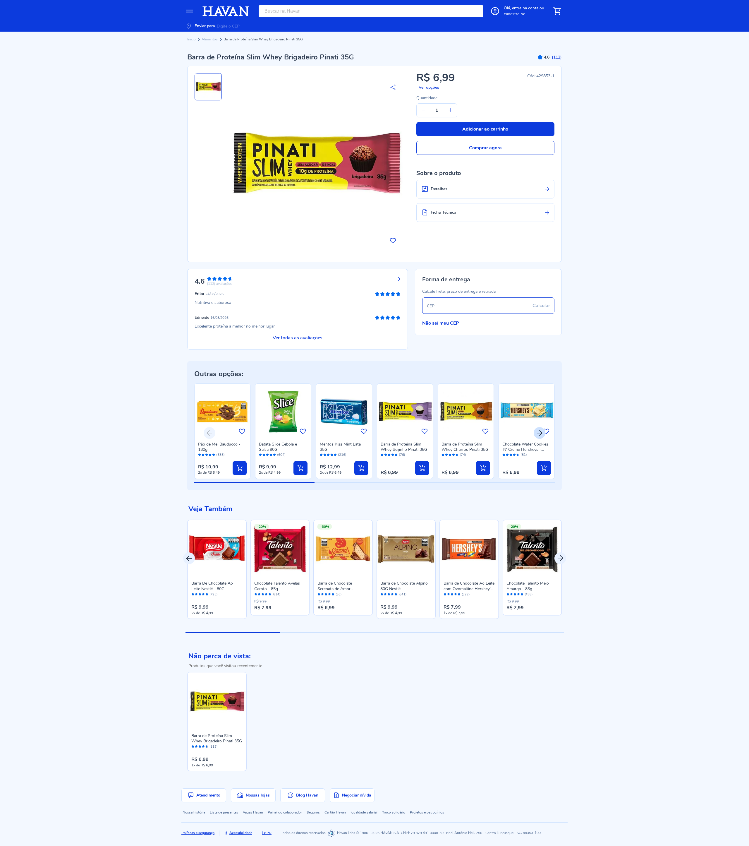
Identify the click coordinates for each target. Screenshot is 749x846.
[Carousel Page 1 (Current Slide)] (232, 632)
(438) (528, 594)
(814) (276, 594)
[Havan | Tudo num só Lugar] (225, 11)
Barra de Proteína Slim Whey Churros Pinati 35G (465, 446)
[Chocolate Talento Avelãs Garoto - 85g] (280, 549)
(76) (402, 455)
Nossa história (194, 812)
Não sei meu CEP (440, 323)
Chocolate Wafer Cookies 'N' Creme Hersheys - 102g (525, 449)
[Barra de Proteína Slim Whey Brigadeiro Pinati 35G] (217, 701)
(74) (463, 455)
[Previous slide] (209, 433)
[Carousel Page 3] (421, 632)
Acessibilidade (240, 832)
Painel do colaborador (285, 812)
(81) (523, 455)
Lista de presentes (224, 812)
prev (189, 558)
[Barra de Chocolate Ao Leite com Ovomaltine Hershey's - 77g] (469, 549)
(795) (213, 594)
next (560, 558)
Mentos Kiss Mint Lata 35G (340, 446)
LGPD (267, 832)
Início (192, 39)
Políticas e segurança (197, 832)
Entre (525, 8)
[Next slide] (539, 433)
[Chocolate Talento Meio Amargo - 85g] (532, 549)
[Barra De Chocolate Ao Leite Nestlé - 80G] (217, 549)
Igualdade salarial (364, 812)
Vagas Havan (253, 812)
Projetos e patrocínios (427, 812)
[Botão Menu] (189, 11)
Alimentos (210, 39)
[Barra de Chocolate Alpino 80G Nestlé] (406, 549)
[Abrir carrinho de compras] (557, 11)
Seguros (313, 812)
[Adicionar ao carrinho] (240, 468)
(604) (281, 455)
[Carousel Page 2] (327, 632)
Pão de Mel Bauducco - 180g (219, 446)
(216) (342, 455)
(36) (338, 594)
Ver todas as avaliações (297, 338)
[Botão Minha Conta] (495, 11)
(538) (220, 455)
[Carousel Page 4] (516, 632)
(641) (402, 594)
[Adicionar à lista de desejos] (393, 241)
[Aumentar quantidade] (450, 110)
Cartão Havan (335, 812)
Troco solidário (393, 812)
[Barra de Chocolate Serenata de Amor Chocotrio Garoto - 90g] (343, 549)
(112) (213, 747)
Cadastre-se (514, 14)
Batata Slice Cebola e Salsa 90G (278, 446)
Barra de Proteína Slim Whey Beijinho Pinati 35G (404, 446)
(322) (466, 594)
